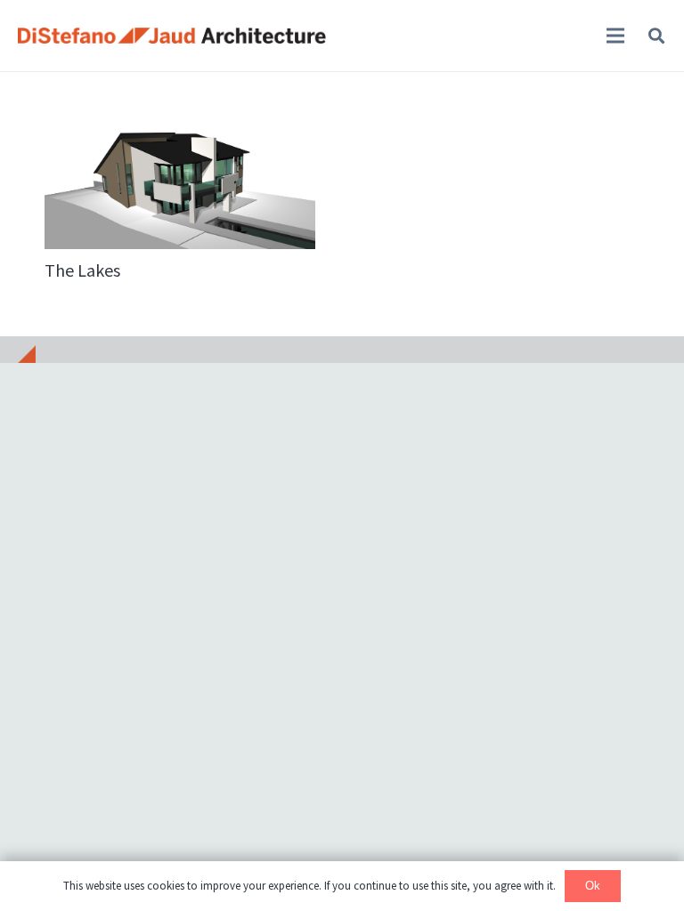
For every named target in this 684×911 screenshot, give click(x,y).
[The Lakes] (180, 160)
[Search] (656, 35)
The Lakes (82, 270)
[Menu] (615, 35)
